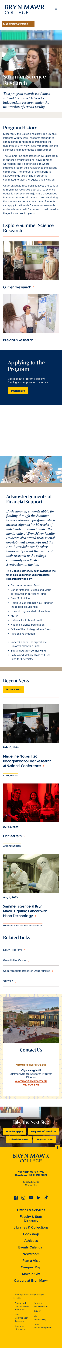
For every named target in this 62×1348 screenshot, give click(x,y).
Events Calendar (31, 1247)
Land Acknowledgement (43, 1326)
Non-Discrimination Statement (21, 1318)
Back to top (57, 1147)
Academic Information (15, 23)
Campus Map (31, 1267)
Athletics (31, 1240)
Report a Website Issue (41, 1304)
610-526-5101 (31, 1084)
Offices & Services (31, 1209)
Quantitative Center (14, 960)
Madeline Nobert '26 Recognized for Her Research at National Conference (27, 761)
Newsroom (31, 1253)
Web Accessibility (40, 1318)
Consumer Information (19, 1327)
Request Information (43, 1131)
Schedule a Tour (18, 1139)
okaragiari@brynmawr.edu (31, 1081)
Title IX (37, 1311)
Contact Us (31, 1185)
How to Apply (14, 1131)
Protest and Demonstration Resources (21, 1306)
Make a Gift (31, 1273)
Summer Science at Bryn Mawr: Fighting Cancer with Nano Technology (25, 911)
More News (13, 689)
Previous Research (18, 340)
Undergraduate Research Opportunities (26, 971)
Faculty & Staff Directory (31, 1218)
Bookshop (31, 1233)
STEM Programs (12, 950)
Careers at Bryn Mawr (31, 1280)
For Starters (12, 836)
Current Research (17, 287)
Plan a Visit (31, 1260)
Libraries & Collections (31, 1227)
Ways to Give (45, 1139)
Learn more (18, 390)
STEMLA (8, 981)
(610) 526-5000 (31, 1182)
